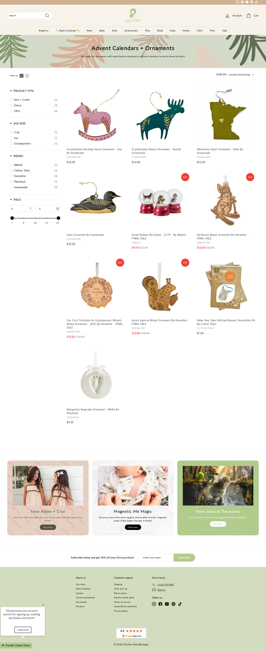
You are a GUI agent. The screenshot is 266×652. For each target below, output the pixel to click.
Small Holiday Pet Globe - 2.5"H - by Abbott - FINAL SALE (159, 236)
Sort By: (221, 74)
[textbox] (22, 208)
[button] (27, 645)
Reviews (80, 606)
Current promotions (85, 597)
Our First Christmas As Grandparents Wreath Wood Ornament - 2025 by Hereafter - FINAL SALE (95, 324)
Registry (43, 30)
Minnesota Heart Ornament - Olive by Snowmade (220, 151)
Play (147, 30)
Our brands (81, 602)
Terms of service (122, 602)
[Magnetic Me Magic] (133, 486)
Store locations (83, 588)
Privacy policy (121, 611)
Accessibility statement (125, 606)
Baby (102, 30)
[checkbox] (36, 100)
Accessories (131, 30)
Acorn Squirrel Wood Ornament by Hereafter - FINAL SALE (160, 322)
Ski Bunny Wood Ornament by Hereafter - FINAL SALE (223, 236)
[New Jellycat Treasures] (218, 486)
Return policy (120, 593)
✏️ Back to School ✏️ (68, 30)
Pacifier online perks (124, 597)
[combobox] (29, 15)
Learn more (23, 629)
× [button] (43, 604)
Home (186, 30)
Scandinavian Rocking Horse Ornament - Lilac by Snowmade (95, 151)
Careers (79, 593)
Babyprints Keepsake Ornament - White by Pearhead (93, 411)
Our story (80, 584)
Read (160, 30)
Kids (114, 30)
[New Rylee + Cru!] (48, 486)
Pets (212, 30)
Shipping (118, 584)
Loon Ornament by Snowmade (85, 234)
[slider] (12, 218)
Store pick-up (120, 588)
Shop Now (48, 527)
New (89, 30)
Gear (173, 30)
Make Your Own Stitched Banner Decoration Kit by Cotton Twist (226, 322)
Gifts (200, 30)
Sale (224, 30)
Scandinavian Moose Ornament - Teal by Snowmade (156, 151)
